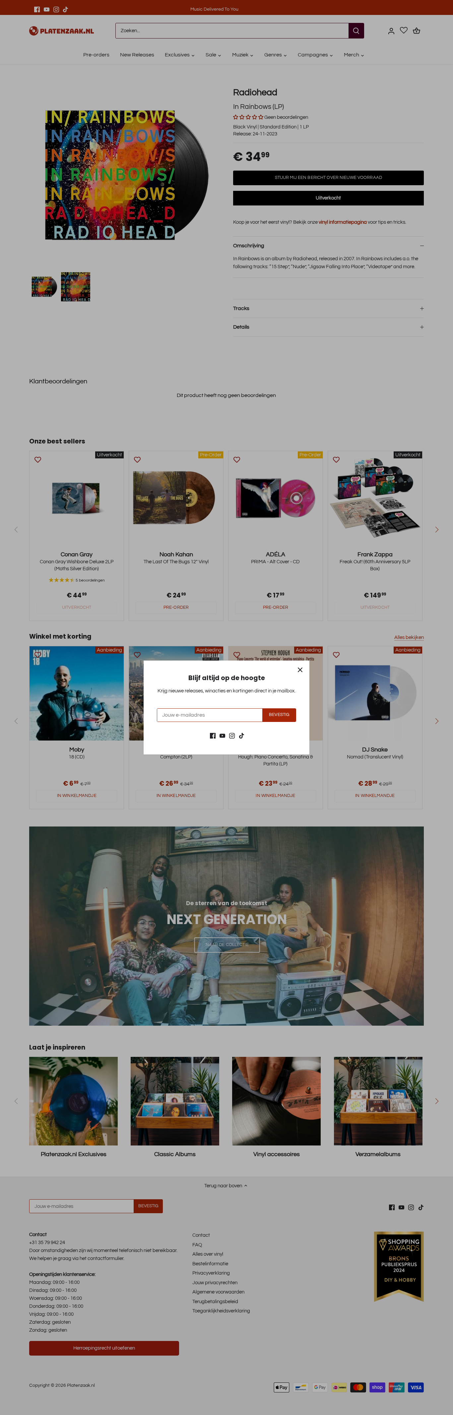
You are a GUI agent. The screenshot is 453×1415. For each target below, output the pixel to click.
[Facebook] (213, 735)
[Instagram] (232, 735)
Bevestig (279, 715)
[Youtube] (222, 735)
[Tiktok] (241, 735)
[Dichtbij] (300, 670)
